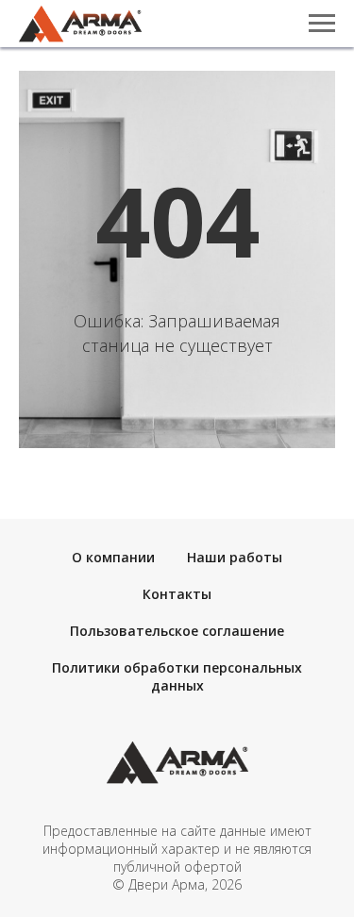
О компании (113, 557)
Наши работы (234, 557)
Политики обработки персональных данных (177, 676)
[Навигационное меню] (322, 23)
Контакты (177, 594)
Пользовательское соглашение (177, 631)
